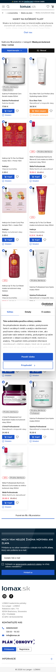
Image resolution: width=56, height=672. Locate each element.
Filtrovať (43, 50)
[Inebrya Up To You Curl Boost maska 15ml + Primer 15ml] (14, 137)
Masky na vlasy (26, 13)
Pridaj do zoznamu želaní (17, 111)
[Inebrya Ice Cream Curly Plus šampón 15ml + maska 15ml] (14, 203)
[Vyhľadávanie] (8, 6)
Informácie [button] (9, 659)
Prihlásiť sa (28, 572)
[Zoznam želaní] (48, 6)
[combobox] (14, 50)
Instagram (4, 596)
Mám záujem (40, 111)
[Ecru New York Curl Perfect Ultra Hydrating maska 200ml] (42, 74)
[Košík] (52, 6)
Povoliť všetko (28, 356)
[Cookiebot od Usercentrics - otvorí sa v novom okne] (41, 304)
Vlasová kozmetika (11, 13)
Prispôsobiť (26, 365)
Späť (4, 13)
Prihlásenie (9, 649)
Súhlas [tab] (10, 312)
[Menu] (3, 6)
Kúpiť (9, 111)
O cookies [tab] (46, 312)
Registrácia (24, 649)
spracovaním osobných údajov (29, 564)
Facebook (11, 596)
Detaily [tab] (28, 312)
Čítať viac (28, 32)
